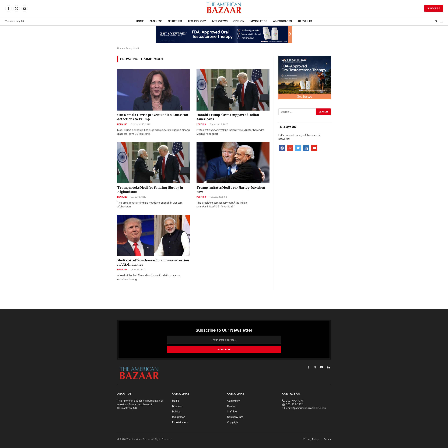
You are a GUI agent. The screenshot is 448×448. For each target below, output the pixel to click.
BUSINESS (156, 21)
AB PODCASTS (282, 21)
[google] (290, 147)
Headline (122, 124)
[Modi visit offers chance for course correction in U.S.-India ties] (153, 235)
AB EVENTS (305, 21)
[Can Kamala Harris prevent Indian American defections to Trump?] (153, 89)
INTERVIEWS (220, 21)
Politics (201, 124)
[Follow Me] (298, 147)
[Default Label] (306, 147)
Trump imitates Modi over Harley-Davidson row (231, 190)
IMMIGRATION (259, 21)
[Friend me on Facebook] (282, 147)
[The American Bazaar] (223, 8)
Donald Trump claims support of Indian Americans (228, 117)
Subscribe (433, 8)
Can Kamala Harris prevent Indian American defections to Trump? (152, 117)
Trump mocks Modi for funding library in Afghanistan (150, 190)
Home (120, 48)
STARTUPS (175, 21)
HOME (140, 21)
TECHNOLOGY (197, 21)
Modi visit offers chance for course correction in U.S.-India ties (153, 262)
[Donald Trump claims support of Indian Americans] (233, 89)
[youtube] (314, 147)
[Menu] (441, 21)
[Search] (436, 21)
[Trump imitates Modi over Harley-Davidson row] (233, 162)
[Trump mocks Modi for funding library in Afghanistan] (153, 162)
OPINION (238, 21)
